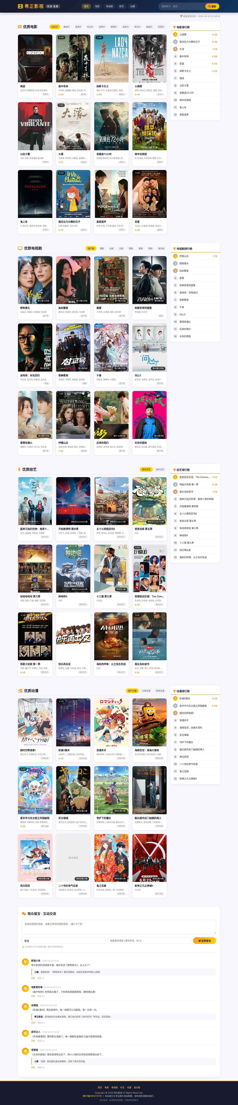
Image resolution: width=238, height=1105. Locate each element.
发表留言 (206, 940)
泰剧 (141, 248)
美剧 (150, 248)
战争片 (126, 26)
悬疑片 (149, 26)
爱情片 (78, 26)
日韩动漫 (146, 690)
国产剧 (91, 248)
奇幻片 (137, 26)
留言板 (137, 1087)
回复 (33, 978)
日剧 (121, 248)
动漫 (132, 6)
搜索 (213, 6)
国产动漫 (132, 690)
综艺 (121, 6)
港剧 (102, 248)
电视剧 (109, 6)
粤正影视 (41, 6)
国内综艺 (146, 469)
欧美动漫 (160, 690)
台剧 (111, 248)
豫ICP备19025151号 (92, 1096)
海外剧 (161, 248)
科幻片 (90, 26)
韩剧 (131, 248)
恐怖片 (102, 26)
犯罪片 (161, 26)
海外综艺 (160, 469)
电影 (97, 6)
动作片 (55, 26)
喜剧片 (66, 26)
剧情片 (114, 26)
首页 (86, 6)
